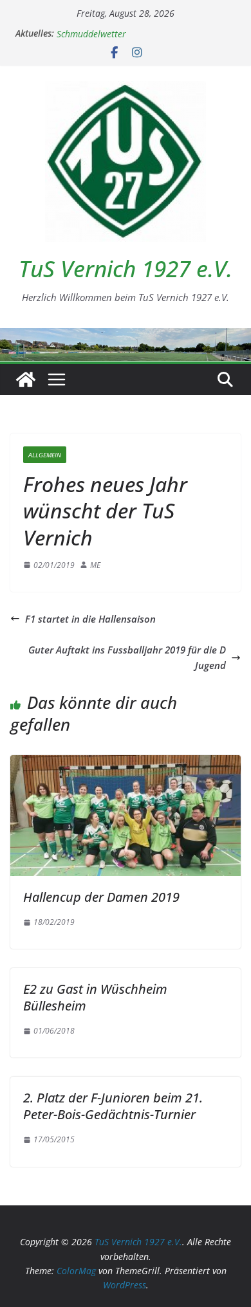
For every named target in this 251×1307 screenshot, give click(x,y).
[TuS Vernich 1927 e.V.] (25, 379)
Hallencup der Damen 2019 (101, 897)
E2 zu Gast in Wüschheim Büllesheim (95, 997)
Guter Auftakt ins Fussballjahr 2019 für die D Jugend (127, 657)
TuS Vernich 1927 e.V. (125, 268)
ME (95, 565)
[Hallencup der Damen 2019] (125, 762)
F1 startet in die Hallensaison (90, 618)
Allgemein (44, 454)
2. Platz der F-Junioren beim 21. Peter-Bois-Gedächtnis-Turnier (113, 1106)
